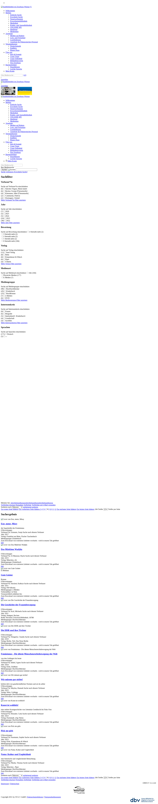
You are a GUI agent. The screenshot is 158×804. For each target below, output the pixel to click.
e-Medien (8, 296)
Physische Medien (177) (12, 275)
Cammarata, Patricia (12, 196)
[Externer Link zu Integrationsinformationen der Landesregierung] (25, 94)
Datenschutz (14, 784)
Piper (7, 259)
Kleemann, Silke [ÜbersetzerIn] (16, 193)
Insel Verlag (10, 252)
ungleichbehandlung (31, 503)
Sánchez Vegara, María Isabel (16, 189)
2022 (8, 221)
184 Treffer (99, 509)
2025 (7, 214)
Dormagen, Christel (12, 198)
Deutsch (10, 334)
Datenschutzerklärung (35, 797)
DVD (7, 298)
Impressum (5, 784)
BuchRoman (10, 293)
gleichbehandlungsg (45, 503)
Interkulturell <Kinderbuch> (15, 316)
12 (55, 509)
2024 (7, 216)
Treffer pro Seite (114, 509)
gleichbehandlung (17, 503)
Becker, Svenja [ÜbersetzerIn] (16, 191)
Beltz (7, 255)
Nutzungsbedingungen (52, 797)
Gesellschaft (9, 318)
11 (53, 509)
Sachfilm (8, 321)
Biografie (8, 314)
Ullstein (8, 262)
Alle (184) (32, 273)
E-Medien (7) (8, 277)
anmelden (4, 80)
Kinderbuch (10, 291)
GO (24, 75)
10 (51, 509)
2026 (7, 211)
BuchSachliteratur (12, 289)
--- (6, 336)
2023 (8, 218)
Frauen (7, 311)
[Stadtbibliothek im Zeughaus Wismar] (15, 7)
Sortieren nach (6, 507)
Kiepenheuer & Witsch (13, 257)
